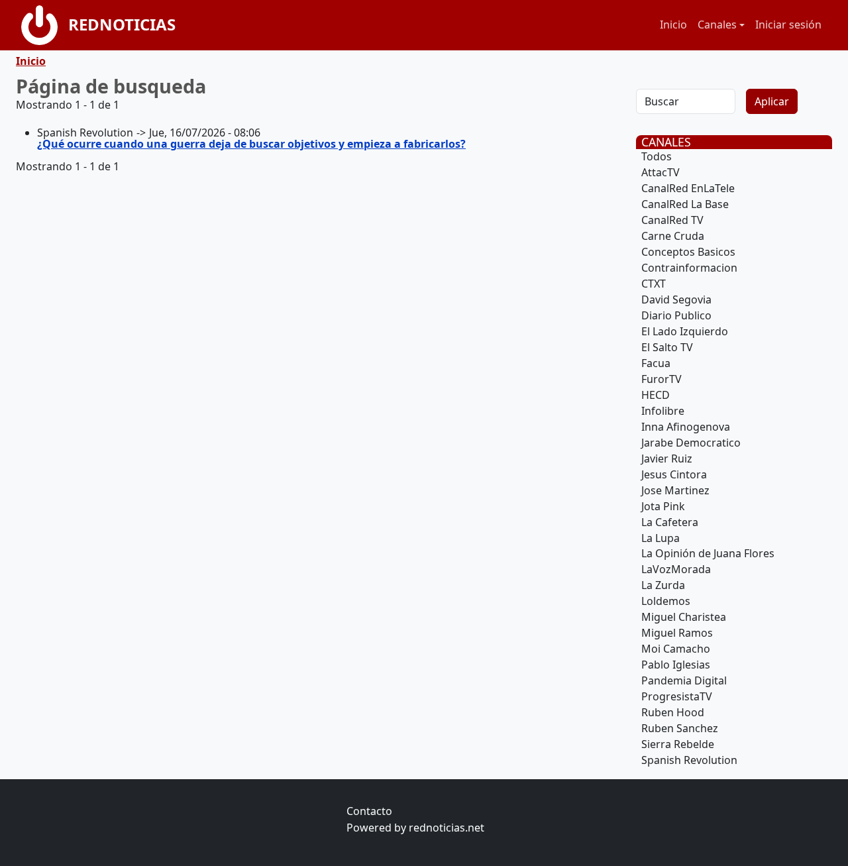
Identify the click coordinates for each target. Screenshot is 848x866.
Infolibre (662, 411)
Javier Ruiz (666, 458)
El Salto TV (667, 347)
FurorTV (661, 379)
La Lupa (660, 538)
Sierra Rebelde (677, 744)
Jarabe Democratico (691, 442)
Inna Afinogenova (685, 426)
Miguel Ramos (677, 632)
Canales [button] (717, 24)
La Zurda (663, 585)
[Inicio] (44, 25)
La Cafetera (669, 522)
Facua (655, 363)
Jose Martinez (675, 490)
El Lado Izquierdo (684, 331)
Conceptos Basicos (688, 251)
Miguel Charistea (683, 617)
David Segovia (676, 299)
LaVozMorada (676, 569)
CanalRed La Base (685, 204)
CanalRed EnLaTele (688, 188)
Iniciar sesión (788, 24)
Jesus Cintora (674, 474)
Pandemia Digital (684, 680)
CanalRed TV (672, 220)
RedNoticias (122, 24)
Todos (656, 156)
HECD (655, 395)
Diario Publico (676, 315)
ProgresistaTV (676, 696)
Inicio (673, 24)
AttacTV (660, 172)
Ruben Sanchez (679, 728)
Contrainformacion (689, 267)
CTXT (653, 283)
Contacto (369, 811)
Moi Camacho (675, 648)
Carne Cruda (672, 236)
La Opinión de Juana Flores (707, 553)
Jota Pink (663, 506)
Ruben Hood (672, 712)
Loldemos (665, 601)
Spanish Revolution (689, 760)
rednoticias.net (446, 827)
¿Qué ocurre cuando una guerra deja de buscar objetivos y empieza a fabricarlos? (251, 143)
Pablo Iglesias (675, 664)
